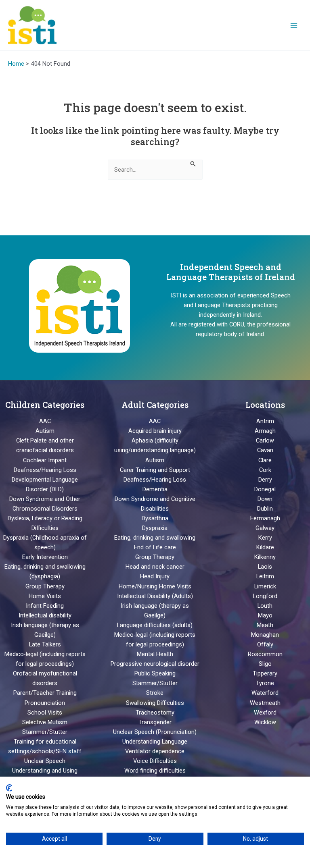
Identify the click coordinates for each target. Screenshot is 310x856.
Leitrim (265, 576)
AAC (45, 421)
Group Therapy (45, 586)
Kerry (265, 537)
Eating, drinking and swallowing (154, 537)
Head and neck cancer (155, 566)
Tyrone (265, 683)
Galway (265, 528)
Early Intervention (45, 557)
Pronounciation (45, 702)
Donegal (265, 489)
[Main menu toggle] (294, 25)
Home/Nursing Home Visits (155, 586)
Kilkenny (265, 557)
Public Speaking (155, 673)
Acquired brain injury (155, 430)
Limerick (265, 586)
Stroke (154, 692)
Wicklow (265, 722)
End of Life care (155, 547)
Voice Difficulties (155, 761)
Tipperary (265, 673)
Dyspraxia (155, 528)
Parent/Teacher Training (45, 692)
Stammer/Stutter (44, 731)
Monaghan (265, 634)
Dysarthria (155, 518)
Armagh (265, 430)
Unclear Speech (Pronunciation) (155, 731)
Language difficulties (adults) (155, 625)
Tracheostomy (155, 712)
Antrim (265, 421)
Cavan (265, 450)
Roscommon (265, 654)
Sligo (265, 663)
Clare (265, 460)
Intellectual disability (45, 615)
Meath (265, 625)
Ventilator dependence (154, 751)
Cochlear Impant (45, 460)
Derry (265, 479)
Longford (265, 596)
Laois (265, 566)
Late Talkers (45, 644)
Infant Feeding (45, 605)
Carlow (265, 440)
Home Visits (45, 596)
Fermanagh (265, 518)
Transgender (155, 722)
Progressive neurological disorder (155, 663)
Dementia (155, 489)
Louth (265, 605)
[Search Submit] (193, 163)
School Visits (44, 712)
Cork (265, 470)
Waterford (265, 692)
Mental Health (155, 654)
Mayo (265, 615)
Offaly (265, 644)
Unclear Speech (44, 761)
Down (265, 499)
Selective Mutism (44, 722)
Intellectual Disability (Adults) (155, 596)
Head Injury (155, 576)
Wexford (265, 712)
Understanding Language (154, 741)
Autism (45, 430)
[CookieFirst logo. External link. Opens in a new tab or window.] (9, 788)
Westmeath (265, 702)
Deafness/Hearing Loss (45, 470)
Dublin (265, 508)
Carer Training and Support (155, 470)
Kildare (265, 547)
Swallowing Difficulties (155, 702)
